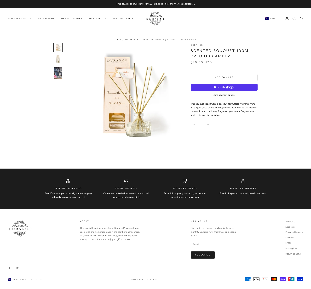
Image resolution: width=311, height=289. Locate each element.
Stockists (290, 226)
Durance (197, 45)
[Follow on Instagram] (17, 268)
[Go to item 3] (58, 73)
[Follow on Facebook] (9, 268)
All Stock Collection (136, 40)
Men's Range (97, 18)
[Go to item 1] (58, 47)
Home (119, 40)
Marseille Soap (71, 18)
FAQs (288, 242)
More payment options (224, 95)
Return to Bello (124, 18)
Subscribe (202, 254)
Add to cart (224, 77)
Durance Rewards (294, 232)
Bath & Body (46, 18)
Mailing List (291, 248)
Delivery (289, 237)
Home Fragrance (19, 18)
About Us (290, 221)
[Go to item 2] (58, 59)
